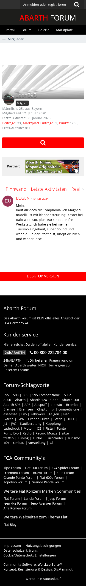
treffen (8, 438)
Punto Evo (11, 433)
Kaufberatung (31, 423)
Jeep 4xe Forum (15, 503)
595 (6, 395)
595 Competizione (46, 395)
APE (27, 404)
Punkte (64, 123)
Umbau (18, 442)
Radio (27, 433)
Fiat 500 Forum (36, 468)
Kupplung (53, 423)
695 (25, 395)
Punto (61, 428)
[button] (52, 4)
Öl (51, 442)
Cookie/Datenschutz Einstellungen (29, 555)
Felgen (54, 414)
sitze (65, 433)
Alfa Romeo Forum (17, 508)
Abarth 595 (11, 404)
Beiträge (8, 123)
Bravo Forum (43, 472)
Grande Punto (38, 419)
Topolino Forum (15, 482)
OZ (39, 428)
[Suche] (76, 4)
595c (67, 395)
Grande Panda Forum (48, 482)
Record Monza (47, 433)
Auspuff (40, 404)
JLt (5, 423)
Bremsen (26, 409)
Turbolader (54, 438)
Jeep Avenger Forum (46, 503)
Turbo (37, 438)
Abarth (20, 400)
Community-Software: (32, 564)
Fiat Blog (10, 524)
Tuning (23, 438)
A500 (7, 400)
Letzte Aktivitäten (49, 189)
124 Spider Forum (65, 468)
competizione (68, 409)
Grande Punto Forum (19, 477)
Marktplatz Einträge (38, 123)
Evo (24, 414)
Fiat (66, 414)
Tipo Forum (12, 468)
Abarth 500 (70, 400)
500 (16, 395)
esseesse (10, 414)
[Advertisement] (44, 53)
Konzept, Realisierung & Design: (38, 569)
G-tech (8, 419)
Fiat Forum (11, 498)
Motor (28, 428)
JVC (13, 423)
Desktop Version (43, 276)
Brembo (72, 404)
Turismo (73, 438)
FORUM (47, 18)
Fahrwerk (38, 414)
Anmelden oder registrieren (44, 4)
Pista (49, 428)
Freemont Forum (16, 472)
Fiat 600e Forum (52, 477)
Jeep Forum (57, 498)
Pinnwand (16, 189)
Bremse (9, 409)
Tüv (6, 442)
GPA (21, 419)
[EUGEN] (7, 201)
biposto (56, 404)
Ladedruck (11, 428)
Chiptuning (45, 409)
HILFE (71, 419)
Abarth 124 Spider (44, 400)
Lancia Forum (34, 498)
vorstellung (37, 442)
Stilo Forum (65, 472)
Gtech (57, 419)
